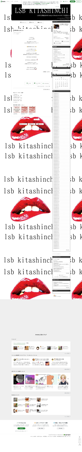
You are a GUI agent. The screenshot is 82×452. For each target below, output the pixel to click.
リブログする (46, 83)
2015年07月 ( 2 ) (56, 242)
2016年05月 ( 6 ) (56, 228)
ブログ (17, 33)
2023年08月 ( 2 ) (56, 131)
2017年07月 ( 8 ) (56, 208)
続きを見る (67, 34)
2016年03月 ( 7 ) (56, 231)
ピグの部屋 (66, 25)
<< (59, 77)
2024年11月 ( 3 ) (56, 114)
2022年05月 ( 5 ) (56, 147)
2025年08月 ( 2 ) (56, 106)
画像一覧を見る (66, 64)
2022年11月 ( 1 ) (56, 138)
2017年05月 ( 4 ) (56, 211)
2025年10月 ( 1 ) (56, 103)
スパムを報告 (34, 436)
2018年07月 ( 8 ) (56, 191)
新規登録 (72, 1)
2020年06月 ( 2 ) (56, 158)
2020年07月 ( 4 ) (56, 157)
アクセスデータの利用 (52, 436)
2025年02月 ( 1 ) (56, 110)
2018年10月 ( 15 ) (56, 187)
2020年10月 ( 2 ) (56, 154)
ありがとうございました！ (17, 99)
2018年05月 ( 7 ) (56, 194)
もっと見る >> (15, 102)
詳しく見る (41, 428)
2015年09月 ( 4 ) (56, 239)
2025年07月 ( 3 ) (56, 107)
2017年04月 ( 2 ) (56, 212)
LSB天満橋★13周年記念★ (64, 24)
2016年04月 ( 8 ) (56, 229)
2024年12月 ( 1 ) (56, 113)
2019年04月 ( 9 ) (56, 178)
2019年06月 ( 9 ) (56, 175)
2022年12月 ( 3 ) (56, 137)
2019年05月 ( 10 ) (56, 177)
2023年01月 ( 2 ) (56, 136)
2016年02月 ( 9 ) (56, 232)
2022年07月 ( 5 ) (56, 144)
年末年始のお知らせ (57, 59)
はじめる (21, 428)
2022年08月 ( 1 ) (56, 143)
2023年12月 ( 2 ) (56, 127)
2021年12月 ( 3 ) (56, 151)
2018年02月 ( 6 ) (56, 198)
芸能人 (27, 342)
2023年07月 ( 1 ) (56, 133)
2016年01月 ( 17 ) (56, 234)
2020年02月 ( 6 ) (56, 164)
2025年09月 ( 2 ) (56, 104)
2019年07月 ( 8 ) (56, 174)
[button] (79, 444)
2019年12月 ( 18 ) (56, 167)
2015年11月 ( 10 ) (56, 236)
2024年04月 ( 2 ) (56, 121)
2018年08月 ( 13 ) (56, 190)
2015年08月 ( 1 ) (56, 241)
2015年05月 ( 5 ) (56, 245)
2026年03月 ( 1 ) (56, 97)
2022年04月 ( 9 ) (56, 148)
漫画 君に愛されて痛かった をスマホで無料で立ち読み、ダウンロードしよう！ (61, 264)
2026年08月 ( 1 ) (56, 93)
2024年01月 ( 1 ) (56, 126)
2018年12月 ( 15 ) (56, 184)
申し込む (60, 428)
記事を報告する (47, 89)
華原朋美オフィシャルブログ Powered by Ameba (61, 283)
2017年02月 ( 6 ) (56, 215)
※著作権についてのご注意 (57, 296)
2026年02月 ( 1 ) (56, 99)
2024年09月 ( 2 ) (56, 117)
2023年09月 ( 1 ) (56, 130)
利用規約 (45, 436)
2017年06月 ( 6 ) (56, 209)
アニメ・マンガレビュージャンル (59, 38)
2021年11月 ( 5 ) (56, 153)
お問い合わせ (40, 436)
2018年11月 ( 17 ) (56, 185)
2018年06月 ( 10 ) (56, 192)
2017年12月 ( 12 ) (56, 201)
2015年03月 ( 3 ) (56, 248)
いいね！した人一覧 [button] (40, 86)
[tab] (19, 343)
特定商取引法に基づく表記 (62, 436)
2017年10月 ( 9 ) (56, 204)
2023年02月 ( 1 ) (56, 134)
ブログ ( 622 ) (56, 70)
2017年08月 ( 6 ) (56, 207)
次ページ (37, 25)
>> (63, 77)
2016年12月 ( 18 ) (56, 218)
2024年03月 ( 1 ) (56, 123)
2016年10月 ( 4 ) (56, 221)
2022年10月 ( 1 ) (56, 140)
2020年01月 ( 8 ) (56, 165)
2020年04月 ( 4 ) (56, 161)
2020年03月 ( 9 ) (56, 163)
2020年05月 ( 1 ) (56, 160)
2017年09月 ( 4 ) (56, 205)
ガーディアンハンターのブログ (59, 266)
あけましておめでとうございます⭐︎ (59, 57)
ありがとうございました (58, 60)
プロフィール (62, 25)
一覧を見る (67, 63)
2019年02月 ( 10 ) (56, 181)
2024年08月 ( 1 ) (56, 119)
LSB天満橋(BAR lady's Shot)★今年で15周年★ (53, 15)
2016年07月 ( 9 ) (56, 225)
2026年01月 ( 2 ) (56, 100)
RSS (55, 295)
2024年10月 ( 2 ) (56, 116)
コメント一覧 (47, 86)
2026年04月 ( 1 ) (56, 96)
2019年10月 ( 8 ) (56, 170)
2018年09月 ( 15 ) (56, 188)
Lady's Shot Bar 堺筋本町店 (58, 261)
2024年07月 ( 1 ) (56, 120)
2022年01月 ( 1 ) (56, 150)
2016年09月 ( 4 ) (56, 222)
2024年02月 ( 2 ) (56, 124)
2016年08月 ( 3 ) (56, 224)
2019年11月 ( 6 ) (56, 168)
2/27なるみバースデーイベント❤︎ (59, 54)
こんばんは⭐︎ (15, 94)
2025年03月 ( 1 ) (56, 109)
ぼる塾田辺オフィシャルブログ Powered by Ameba (61, 285)
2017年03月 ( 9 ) (56, 214)
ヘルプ (69, 436)
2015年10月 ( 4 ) (56, 238)
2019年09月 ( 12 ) (56, 171)
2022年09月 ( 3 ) (56, 141)
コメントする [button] (38, 84)
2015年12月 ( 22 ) (56, 235)
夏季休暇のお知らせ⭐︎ (18, 30)
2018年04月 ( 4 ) (56, 195)
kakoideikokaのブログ (57, 271)
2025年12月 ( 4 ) (56, 102)
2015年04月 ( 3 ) (56, 246)
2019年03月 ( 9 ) (56, 180)
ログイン (78, 1)
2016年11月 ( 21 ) (56, 219)
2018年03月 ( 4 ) (56, 197)
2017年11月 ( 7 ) (56, 202)
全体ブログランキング (57, 37)
